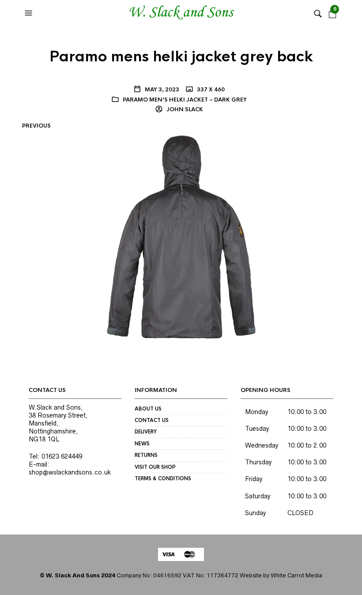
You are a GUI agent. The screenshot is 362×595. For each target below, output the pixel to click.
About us (148, 409)
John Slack (184, 109)
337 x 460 (210, 89)
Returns (146, 455)
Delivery (146, 432)
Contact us (152, 420)
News (142, 444)
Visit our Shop (155, 467)
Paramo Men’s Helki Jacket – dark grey (185, 99)
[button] (29, 13)
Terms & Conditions (163, 478)
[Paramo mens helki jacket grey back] (181, 236)
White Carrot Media (296, 575)
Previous (36, 125)
